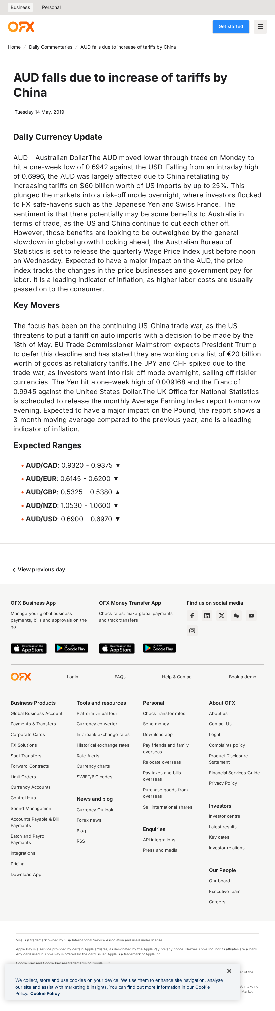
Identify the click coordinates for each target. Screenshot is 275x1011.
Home (14, 47)
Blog (81, 830)
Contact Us (220, 723)
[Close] (229, 971)
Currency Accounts (31, 787)
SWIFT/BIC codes (94, 776)
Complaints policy (227, 745)
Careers (217, 901)
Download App (26, 874)
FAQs (120, 676)
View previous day (40, 569)
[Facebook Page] (192, 615)
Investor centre (224, 816)
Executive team (224, 891)
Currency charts (93, 766)
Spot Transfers (26, 755)
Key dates (219, 837)
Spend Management (32, 808)
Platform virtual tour (97, 713)
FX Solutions (24, 745)
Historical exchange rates (103, 745)
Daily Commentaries (50, 47)
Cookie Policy (45, 993)
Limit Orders (23, 776)
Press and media (160, 850)
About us (218, 713)
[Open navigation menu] (260, 27)
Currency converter (97, 723)
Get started (231, 26)
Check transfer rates (164, 713)
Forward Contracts (30, 766)
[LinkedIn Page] (207, 615)
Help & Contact (177, 676)
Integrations (23, 853)
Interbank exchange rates (103, 734)
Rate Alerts (88, 755)
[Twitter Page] (221, 615)
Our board (219, 880)
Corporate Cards (28, 734)
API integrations (159, 839)
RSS (81, 841)
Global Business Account (36, 713)
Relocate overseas (162, 762)
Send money (156, 723)
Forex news (89, 820)
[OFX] (21, 26)
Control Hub (23, 797)
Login (72, 676)
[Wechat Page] (236, 615)
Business (20, 7)
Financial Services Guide (234, 772)
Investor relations (227, 847)
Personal (51, 7)
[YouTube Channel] (251, 615)
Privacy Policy (223, 783)
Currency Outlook (95, 809)
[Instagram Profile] (192, 630)
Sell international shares (167, 807)
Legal (214, 734)
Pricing (18, 863)
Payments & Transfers (33, 723)
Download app (158, 734)
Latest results (223, 826)
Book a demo (242, 676)
